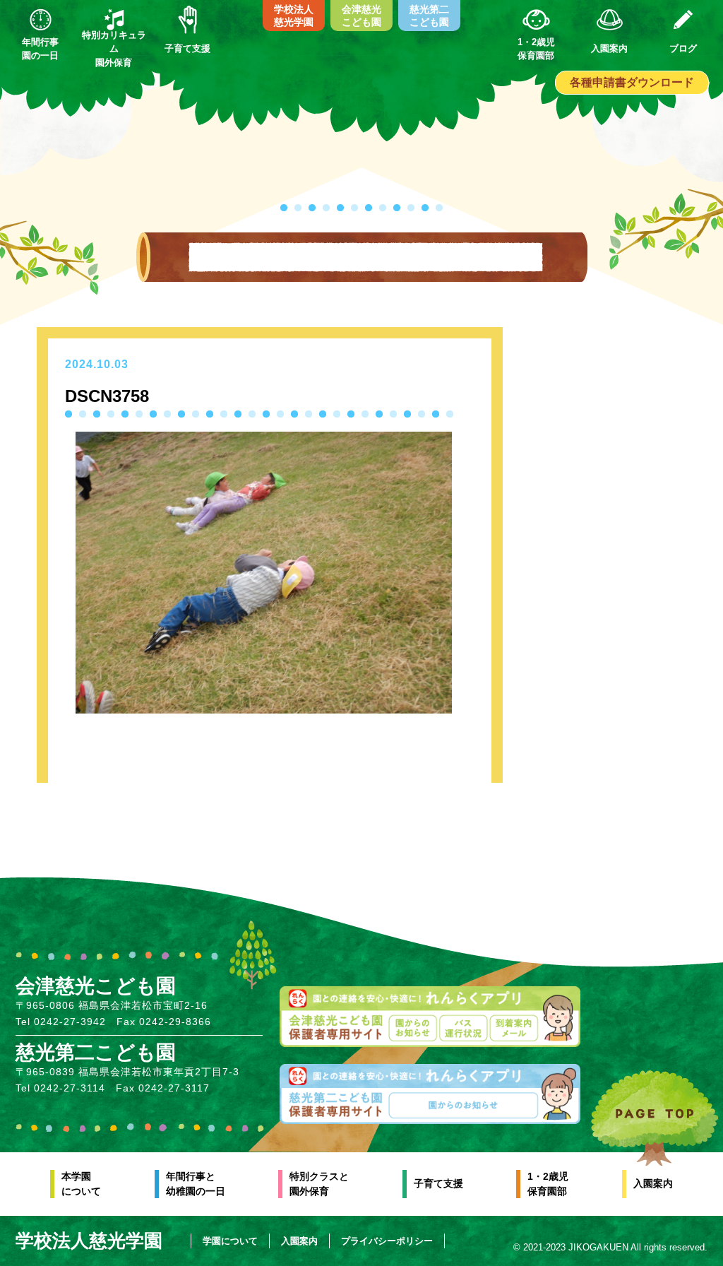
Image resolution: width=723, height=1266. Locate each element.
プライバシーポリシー (387, 1241)
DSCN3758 (107, 396)
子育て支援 (438, 1183)
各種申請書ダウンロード (632, 82)
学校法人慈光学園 (293, 16)
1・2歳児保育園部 (547, 1184)
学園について (230, 1241)
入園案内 (653, 1183)
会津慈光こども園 (361, 16)
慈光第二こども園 (429, 16)
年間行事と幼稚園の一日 (195, 1184)
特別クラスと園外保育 (319, 1184)
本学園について (81, 1184)
